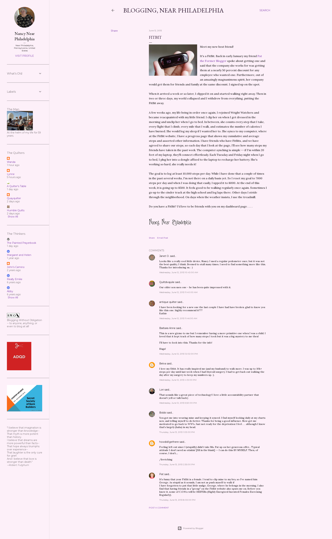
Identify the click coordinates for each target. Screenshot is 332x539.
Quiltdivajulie (166, 282)
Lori (161, 389)
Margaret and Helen (19, 255)
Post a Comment (159, 507)
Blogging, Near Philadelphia (173, 10)
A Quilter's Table (16, 186)
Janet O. (164, 256)
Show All (13, 216)
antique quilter (168, 302)
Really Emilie (14, 279)
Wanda (11, 162)
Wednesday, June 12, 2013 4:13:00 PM (177, 380)
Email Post (162, 237)
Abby (10, 291)
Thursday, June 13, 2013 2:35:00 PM (177, 464)
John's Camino (16, 267)
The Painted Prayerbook (21, 242)
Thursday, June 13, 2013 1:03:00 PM (177, 432)
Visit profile (24, 55)
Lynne (11, 174)
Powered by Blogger (193, 528)
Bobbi (162, 412)
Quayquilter (14, 198)
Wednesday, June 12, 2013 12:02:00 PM (178, 353)
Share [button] (114, 30)
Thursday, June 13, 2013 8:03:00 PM (177, 500)
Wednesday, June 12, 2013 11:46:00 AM (178, 318)
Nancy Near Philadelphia (25, 36)
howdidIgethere (169, 441)
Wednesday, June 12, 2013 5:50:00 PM (178, 403)
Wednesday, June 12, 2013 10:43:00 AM (178, 272)
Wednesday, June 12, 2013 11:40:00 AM (178, 292)
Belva (162, 363)
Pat (161, 474)
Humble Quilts (15, 210)
